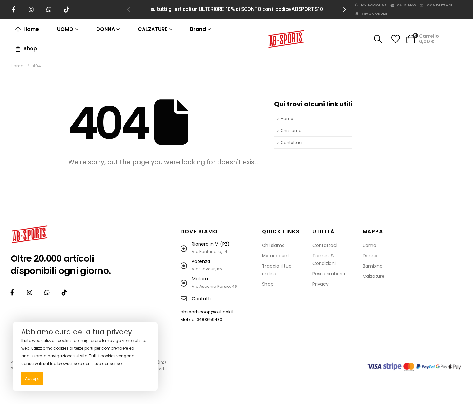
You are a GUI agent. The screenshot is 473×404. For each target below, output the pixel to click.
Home (31, 29)
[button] (128, 9)
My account (374, 5)
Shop (30, 48)
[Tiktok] (66, 9)
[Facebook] (13, 9)
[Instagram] (31, 9)
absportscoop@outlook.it (207, 312)
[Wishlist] (395, 39)
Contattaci (439, 5)
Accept (32, 378)
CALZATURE (152, 29)
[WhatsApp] (49, 9)
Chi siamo (406, 5)
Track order (374, 13)
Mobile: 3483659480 (201, 319)
